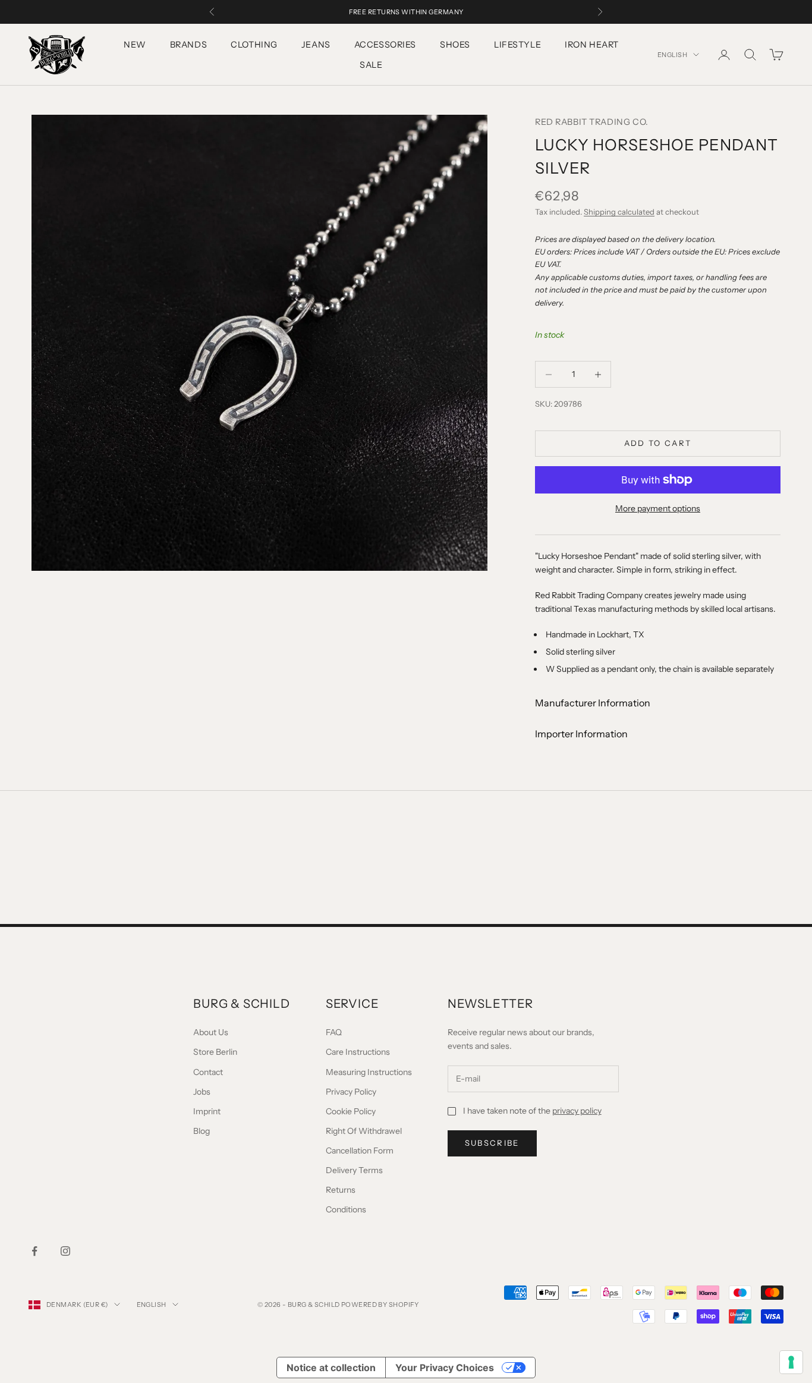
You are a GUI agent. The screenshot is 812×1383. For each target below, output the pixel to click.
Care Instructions (358, 1051)
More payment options (657, 508)
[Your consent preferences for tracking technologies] (791, 1362)
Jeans (316, 44)
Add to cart (658, 443)
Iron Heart (592, 44)
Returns (340, 1189)
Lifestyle (517, 44)
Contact (208, 1072)
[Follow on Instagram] (65, 1251)
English (672, 55)
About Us (210, 1032)
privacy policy (577, 1110)
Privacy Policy (351, 1091)
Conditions (346, 1209)
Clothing (254, 44)
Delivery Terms (354, 1170)
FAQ (334, 1032)
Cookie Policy (351, 1111)
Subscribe (492, 1143)
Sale (371, 64)
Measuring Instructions (369, 1072)
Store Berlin (215, 1051)
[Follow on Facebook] (34, 1251)
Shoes (455, 44)
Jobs (201, 1091)
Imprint (207, 1111)
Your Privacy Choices (444, 1367)
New (135, 44)
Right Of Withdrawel (364, 1131)
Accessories (385, 44)
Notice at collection (331, 1367)
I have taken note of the (532, 1110)
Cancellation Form (360, 1150)
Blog (201, 1131)
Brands (188, 44)
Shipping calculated (619, 211)
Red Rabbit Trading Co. (592, 122)
